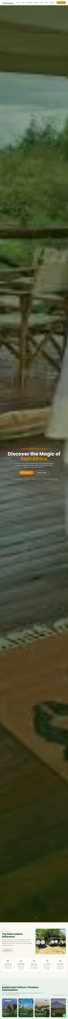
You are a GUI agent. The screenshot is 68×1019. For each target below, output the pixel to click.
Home (18, 2)
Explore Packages (42, 472)
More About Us (7, 950)
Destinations (29, 2)
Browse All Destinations (58, 995)
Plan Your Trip (61, 2)
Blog (46, 2)
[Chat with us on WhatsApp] (64, 1015)
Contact (51, 2)
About (41, 2)
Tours (22, 2)
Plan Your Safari (25, 472)
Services (36, 2)
